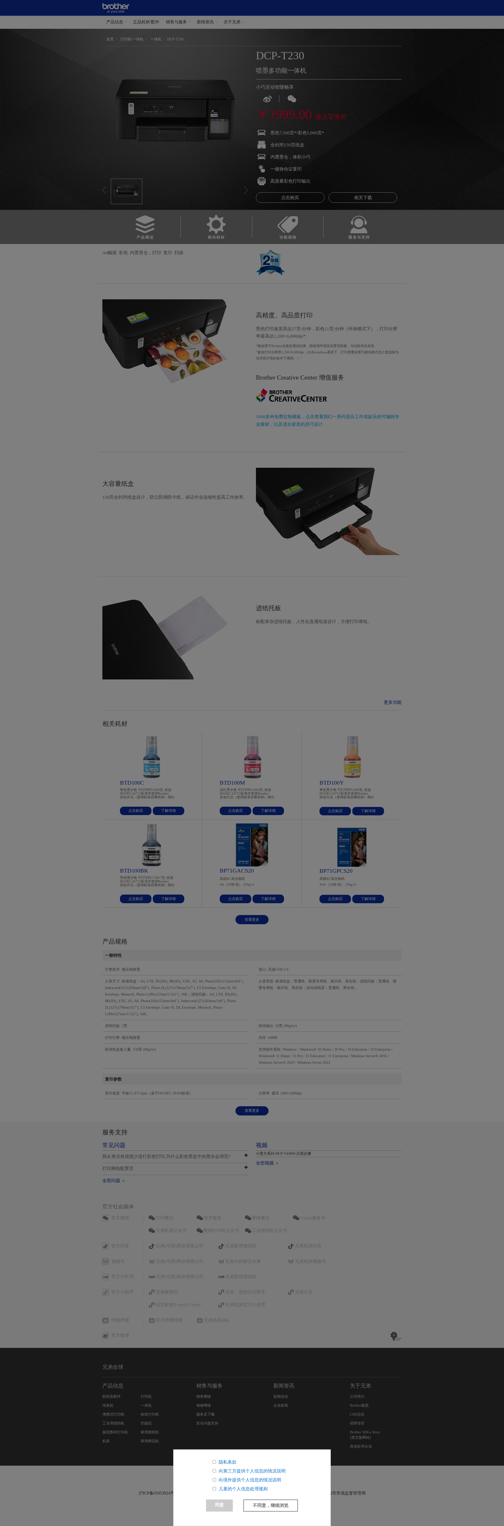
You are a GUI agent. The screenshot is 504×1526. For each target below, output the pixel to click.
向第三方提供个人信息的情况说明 (252, 1471)
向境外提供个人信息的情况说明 (250, 1479)
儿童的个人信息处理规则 (243, 1488)
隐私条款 (228, 1462)
